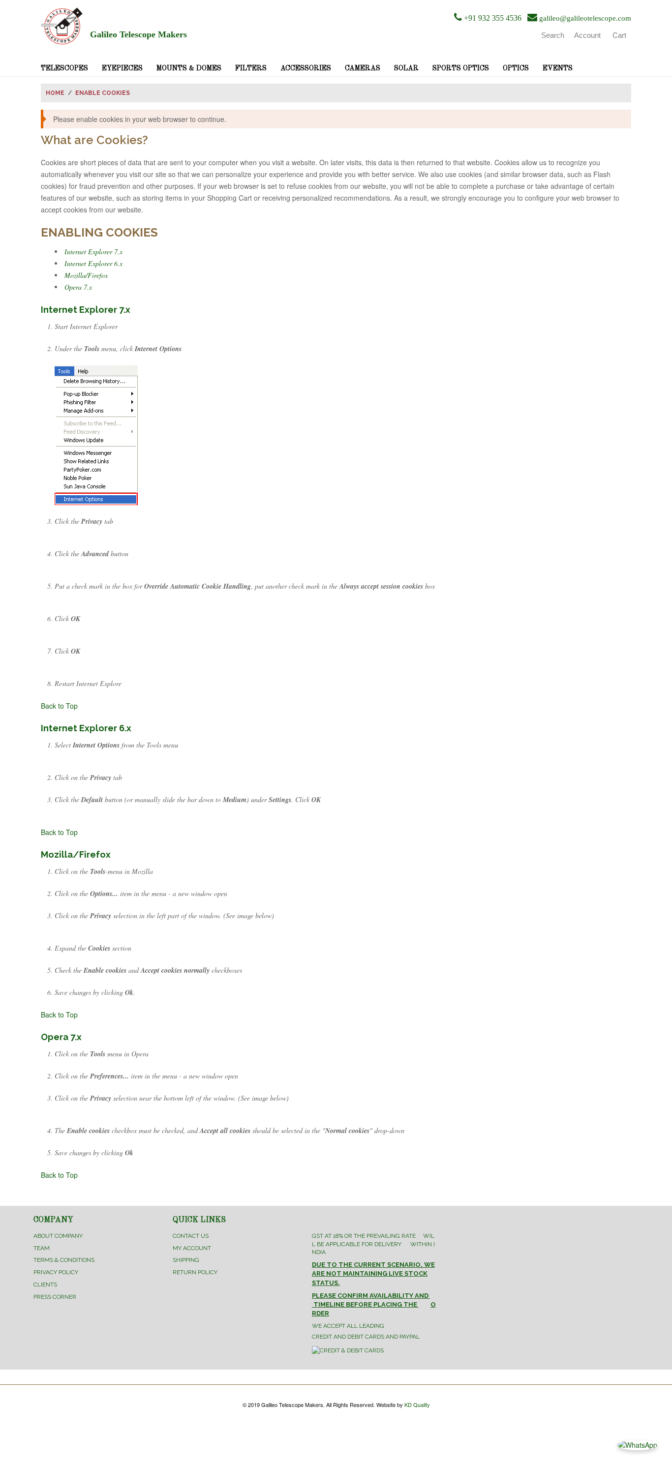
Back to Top (59, 706)
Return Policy (195, 1272)
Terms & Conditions (63, 1259)
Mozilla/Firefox (86, 275)
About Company (58, 1235)
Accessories (305, 68)
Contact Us (191, 1235)
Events (558, 68)
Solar (406, 68)
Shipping (186, 1259)
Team (41, 1248)
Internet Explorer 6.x (93, 263)
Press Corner (54, 1296)
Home (55, 93)
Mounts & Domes (188, 68)
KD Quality (417, 1404)
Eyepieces (122, 68)
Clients (45, 1284)
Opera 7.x (78, 287)
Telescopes (64, 68)
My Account (192, 1248)
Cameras (362, 68)
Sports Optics (460, 68)
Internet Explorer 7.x (93, 251)
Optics (516, 68)
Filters (251, 68)
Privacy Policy (55, 1272)
